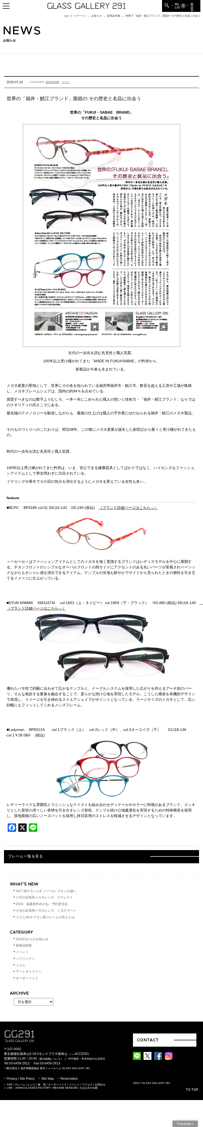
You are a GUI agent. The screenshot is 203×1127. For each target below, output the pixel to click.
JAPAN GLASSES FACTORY (32, 1087)
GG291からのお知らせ (32, 939)
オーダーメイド (27, 978)
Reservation (69, 1078)
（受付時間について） (50, 1059)
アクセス (87, 1084)
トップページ (78, 15)
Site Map (47, 1078)
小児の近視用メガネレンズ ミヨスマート (46, 910)
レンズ (31, 1084)
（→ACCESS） (79, 1054)
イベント (22, 952)
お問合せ (100, 1084)
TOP (9, 1084)
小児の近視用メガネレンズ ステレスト (44, 897)
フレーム (20, 1084)
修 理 (42, 1084)
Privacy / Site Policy (21, 1078)
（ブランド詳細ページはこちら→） (128, 507)
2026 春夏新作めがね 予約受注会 (42, 904)
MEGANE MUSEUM (65, 1087)
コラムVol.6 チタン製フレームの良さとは (45, 917)
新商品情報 (113, 15)
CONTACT (148, 1040)
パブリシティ (25, 959)
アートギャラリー (28, 971)
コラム (65, 82)
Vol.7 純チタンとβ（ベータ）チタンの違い (46, 891)
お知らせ (96, 15)
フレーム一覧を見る (25, 856)
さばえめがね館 (88, 1087)
